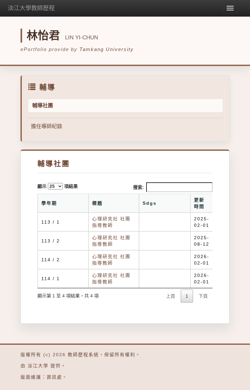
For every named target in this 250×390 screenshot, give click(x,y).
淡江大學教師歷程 (31, 8)
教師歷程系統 (83, 354)
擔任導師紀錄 (46, 126)
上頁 (170, 296)
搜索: (138, 187)
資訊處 (54, 377)
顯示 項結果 (57, 186)
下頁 (203, 296)
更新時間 (199, 203)
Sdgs (150, 203)
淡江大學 (38, 365)
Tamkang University (106, 49)
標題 (97, 203)
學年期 (49, 203)
